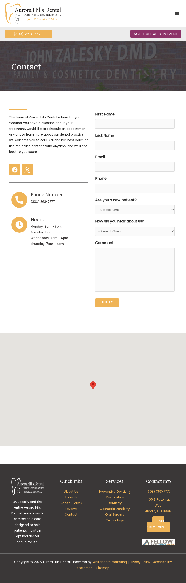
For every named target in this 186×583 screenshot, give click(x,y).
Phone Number (47, 194)
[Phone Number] (19, 200)
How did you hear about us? (119, 221)
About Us (71, 492)
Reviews (71, 509)
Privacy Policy (140, 562)
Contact (71, 514)
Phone (101, 178)
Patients (71, 497)
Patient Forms (71, 503)
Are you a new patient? (116, 200)
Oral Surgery (114, 514)
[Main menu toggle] (177, 13)
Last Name (104, 135)
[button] (28, 34)
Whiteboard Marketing (110, 562)
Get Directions (155, 524)
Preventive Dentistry (115, 492)
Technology (115, 520)
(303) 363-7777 (43, 202)
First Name (105, 114)
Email (100, 157)
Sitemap (102, 568)
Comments (105, 242)
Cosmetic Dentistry (115, 509)
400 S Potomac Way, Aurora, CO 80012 (158, 505)
